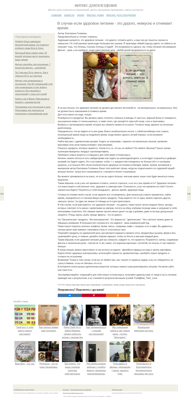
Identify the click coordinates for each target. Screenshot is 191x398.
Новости (69, 15)
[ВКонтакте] (70, 295)
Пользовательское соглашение (80, 390)
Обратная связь (117, 390)
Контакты (66, 390)
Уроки (80, 15)
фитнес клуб (130, 284)
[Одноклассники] (118, 295)
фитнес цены (85, 284)
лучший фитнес (107, 284)
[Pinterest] (94, 295)
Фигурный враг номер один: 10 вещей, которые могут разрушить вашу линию (32, 56)
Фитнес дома (95, 15)
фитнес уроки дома (73, 284)
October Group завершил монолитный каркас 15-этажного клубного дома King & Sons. (32, 44)
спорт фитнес (140, 284)
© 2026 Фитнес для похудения (24, 390)
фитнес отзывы (119, 284)
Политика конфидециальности (73, 393)
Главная (56, 15)
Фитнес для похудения (95, 5)
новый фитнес (96, 284)
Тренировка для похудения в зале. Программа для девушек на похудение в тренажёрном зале (33, 110)
